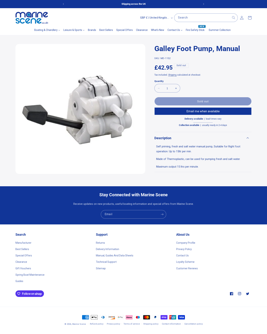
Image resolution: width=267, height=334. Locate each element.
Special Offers (23, 255)
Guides (19, 280)
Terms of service (132, 324)
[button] (203, 138)
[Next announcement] (204, 4)
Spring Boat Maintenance (29, 274)
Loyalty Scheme (185, 261)
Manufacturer (23, 242)
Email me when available (203, 111)
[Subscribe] (162, 214)
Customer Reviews (187, 268)
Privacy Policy (184, 249)
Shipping (172, 75)
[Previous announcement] (63, 4)
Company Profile (185, 242)
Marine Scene (79, 324)
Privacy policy (113, 324)
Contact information (171, 324)
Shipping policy (150, 324)
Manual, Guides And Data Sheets (114, 255)
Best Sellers (22, 249)
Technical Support (106, 261)
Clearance (21, 261)
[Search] (234, 18)
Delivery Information (107, 249)
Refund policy (96, 324)
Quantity (159, 81)
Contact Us (182, 255)
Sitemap (101, 268)
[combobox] (206, 18)
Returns (100, 242)
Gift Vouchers (23, 268)
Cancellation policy (193, 324)
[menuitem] (47, 30)
